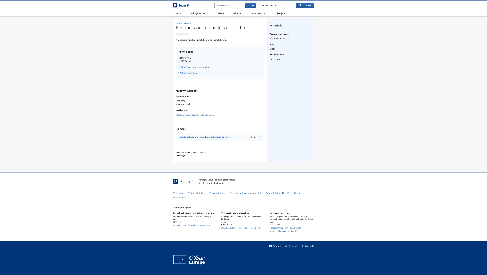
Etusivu (177, 13)
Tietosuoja (178, 193)
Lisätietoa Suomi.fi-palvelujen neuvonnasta (191, 225)
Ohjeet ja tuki (280, 13)
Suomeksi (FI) (267, 5)
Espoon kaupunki (184, 23)
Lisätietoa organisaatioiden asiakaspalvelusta (240, 228)
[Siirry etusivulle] (183, 5)
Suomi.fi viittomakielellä (277, 193)
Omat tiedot (257, 13)
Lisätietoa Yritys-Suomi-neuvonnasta (285, 228)
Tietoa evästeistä (196, 193)
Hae (252, 5)
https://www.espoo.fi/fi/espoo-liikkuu (195, 115)
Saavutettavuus (217, 193)
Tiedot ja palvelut (198, 13)
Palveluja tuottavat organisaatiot (245, 193)
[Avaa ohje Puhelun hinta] (189, 104)
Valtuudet (237, 13)
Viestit (221, 13)
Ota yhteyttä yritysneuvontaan (286, 231)
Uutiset (297, 193)
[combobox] (229, 5)
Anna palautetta (181, 197)
